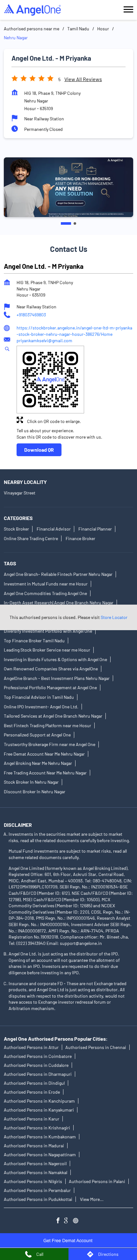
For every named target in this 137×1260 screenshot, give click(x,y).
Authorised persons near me (31, 28)
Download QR (39, 450)
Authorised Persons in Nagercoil (35, 1163)
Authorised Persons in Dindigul (34, 1083)
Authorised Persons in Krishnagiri (37, 1127)
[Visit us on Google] (68, 1221)
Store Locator (114, 617)
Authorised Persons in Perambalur (37, 1190)
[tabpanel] (68, 187)
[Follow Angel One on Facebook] (59, 1221)
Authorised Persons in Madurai (34, 1145)
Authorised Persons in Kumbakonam (40, 1136)
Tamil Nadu (78, 28)
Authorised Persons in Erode (32, 1092)
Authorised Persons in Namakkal (35, 1172)
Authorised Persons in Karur (31, 1118)
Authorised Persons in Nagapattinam (40, 1154)
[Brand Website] (77, 1221)
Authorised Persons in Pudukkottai (38, 1199)
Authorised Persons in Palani (97, 1181)
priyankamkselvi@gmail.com (44, 340)
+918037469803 (31, 315)
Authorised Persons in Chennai (95, 1047)
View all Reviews (83, 79)
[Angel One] (32, 10)
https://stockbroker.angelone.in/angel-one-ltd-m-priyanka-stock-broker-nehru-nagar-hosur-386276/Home (74, 331)
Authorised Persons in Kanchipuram (39, 1101)
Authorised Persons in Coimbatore (38, 1056)
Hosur (103, 28)
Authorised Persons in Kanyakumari (39, 1110)
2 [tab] (75, 223)
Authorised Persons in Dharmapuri (38, 1074)
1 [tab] (66, 223)
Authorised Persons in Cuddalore (36, 1065)
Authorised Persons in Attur (31, 1047)
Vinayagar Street (19, 492)
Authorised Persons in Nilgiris (33, 1181)
